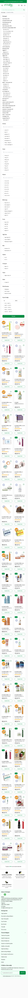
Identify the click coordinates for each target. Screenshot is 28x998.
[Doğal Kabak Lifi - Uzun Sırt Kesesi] (7, 510)
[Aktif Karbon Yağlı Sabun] (7, 533)
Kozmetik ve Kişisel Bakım (7, 916)
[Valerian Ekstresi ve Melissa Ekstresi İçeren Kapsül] (20, 664)
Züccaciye (3, 929)
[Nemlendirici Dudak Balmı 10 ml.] (20, 326)
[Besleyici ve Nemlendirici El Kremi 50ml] (7, 643)
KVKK (2, 962)
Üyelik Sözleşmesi (5, 938)
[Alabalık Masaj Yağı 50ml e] (20, 578)
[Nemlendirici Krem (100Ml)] (20, 754)
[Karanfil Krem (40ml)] (20, 801)
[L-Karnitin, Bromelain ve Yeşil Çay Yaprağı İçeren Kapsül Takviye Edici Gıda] (20, 688)
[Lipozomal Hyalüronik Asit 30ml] (7, 599)
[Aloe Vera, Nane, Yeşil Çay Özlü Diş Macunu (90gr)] (7, 801)
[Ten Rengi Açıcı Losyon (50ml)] (20, 847)
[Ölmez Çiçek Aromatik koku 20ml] (7, 578)
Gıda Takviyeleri (5, 918)
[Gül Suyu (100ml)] (7, 349)
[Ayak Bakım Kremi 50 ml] (20, 556)
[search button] (24, 9)
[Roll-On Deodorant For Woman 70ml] (20, 349)
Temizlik (3, 926)
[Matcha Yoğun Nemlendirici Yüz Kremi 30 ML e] (20, 733)
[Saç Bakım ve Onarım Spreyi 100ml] (20, 621)
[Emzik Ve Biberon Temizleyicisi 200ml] (20, 643)
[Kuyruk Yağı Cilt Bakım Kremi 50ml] (20, 777)
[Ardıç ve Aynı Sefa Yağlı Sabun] (7, 777)
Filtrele (13, 316)
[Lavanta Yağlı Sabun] (20, 418)
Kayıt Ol (22, 972)
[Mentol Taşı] (7, 465)
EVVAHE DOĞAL (5, 332)
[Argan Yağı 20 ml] (7, 418)
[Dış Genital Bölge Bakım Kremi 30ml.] (7, 847)
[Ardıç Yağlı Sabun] (20, 533)
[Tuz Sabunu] (7, 442)
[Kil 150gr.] (20, 465)
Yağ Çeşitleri (4, 913)
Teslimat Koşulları (5, 935)
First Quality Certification (7, 954)
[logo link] (10, 5)
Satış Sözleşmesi (5, 940)
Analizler (3, 959)
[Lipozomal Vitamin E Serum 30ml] (20, 599)
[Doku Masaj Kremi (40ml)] (7, 824)
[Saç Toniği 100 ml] (7, 709)
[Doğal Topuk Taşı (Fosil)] (20, 510)
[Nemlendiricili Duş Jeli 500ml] (20, 395)
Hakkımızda (4, 957)
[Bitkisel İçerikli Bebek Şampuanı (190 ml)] (20, 372)
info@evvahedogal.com (7, 907)
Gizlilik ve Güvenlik (5, 946)
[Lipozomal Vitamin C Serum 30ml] (7, 621)
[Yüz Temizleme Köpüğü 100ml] (20, 442)
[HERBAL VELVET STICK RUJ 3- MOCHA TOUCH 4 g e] (7, 754)
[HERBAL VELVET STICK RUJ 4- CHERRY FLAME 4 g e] (20, 824)
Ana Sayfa (3, 12)
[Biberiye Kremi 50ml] (7, 488)
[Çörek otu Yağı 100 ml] (7, 664)
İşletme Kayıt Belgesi (6, 951)
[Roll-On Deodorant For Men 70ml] (20, 488)
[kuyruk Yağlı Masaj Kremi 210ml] (7, 556)
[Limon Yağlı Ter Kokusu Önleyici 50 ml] (7, 326)
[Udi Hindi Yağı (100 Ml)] (20, 709)
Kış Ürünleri (3, 924)
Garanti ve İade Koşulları (7, 943)
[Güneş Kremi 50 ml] (7, 395)
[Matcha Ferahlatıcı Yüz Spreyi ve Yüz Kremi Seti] (7, 733)
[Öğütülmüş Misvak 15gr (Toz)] (7, 372)
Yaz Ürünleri (4, 921)
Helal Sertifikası (4, 948)
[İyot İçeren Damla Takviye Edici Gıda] (7, 688)
